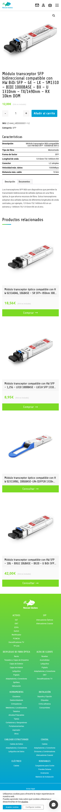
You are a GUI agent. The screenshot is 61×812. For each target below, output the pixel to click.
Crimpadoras (16, 704)
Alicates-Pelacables (16, 715)
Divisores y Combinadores (44, 752)
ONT (16, 624)
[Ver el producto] (30, 257)
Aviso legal (30, 789)
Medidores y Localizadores (16, 708)
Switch (16, 631)
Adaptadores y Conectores (16, 679)
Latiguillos (16, 671)
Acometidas (44, 660)
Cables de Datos (16, 744)
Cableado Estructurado (16, 739)
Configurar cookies (33, 807)
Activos (16, 615)
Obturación (16, 686)
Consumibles (44, 708)
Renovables (44, 761)
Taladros (16, 711)
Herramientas (16, 692)
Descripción (10, 181)
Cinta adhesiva (45, 704)
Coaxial (45, 739)
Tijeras (16, 719)
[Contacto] (37, 5)
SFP (14, 128)
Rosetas (44, 656)
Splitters (16, 682)
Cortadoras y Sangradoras (16, 723)
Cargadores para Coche (44, 766)
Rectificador (16, 635)
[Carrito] (50, 5)
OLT (16, 620)
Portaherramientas (16, 726)
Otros (16, 734)
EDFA (16, 627)
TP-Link (16, 646)
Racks (16, 656)
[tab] (10, 181)
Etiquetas (44, 700)
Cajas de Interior (16, 668)
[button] (53, 15)
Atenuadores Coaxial (44, 624)
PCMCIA (16, 639)
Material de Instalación (45, 777)
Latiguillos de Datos (16, 752)
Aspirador (16, 730)
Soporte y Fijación (44, 697)
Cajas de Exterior (16, 664)
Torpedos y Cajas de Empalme (16, 660)
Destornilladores (16, 700)
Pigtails (16, 675)
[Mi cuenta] (43, 5)
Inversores (45, 773)
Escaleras (16, 697)
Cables (44, 744)
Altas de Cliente (45, 652)
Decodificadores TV (16, 642)
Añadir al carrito (44, 113)
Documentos (24, 181)
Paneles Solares (44, 769)
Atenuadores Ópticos (44, 620)
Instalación (45, 692)
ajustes (24, 802)
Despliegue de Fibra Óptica (16, 652)
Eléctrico (16, 761)
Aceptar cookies (12, 807)
